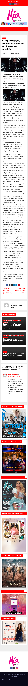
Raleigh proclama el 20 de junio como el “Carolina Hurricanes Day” (13, 355)
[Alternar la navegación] (15, 29)
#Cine (12, 53)
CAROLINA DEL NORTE (8, 320)
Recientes (6, 322)
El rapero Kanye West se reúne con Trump (20, 290)
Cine (15, 679)
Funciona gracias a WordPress (10, 674)
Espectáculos (10, 679)
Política (16, 682)
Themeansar (14, 676)
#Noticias (17, 53)
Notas (4, 38)
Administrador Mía (16, 306)
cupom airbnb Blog (13, 374)
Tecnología (23, 679)
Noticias (18, 320)
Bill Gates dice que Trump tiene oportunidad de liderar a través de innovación (8, 292)
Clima (14, 335)
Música (11, 682)
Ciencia (18, 679)
